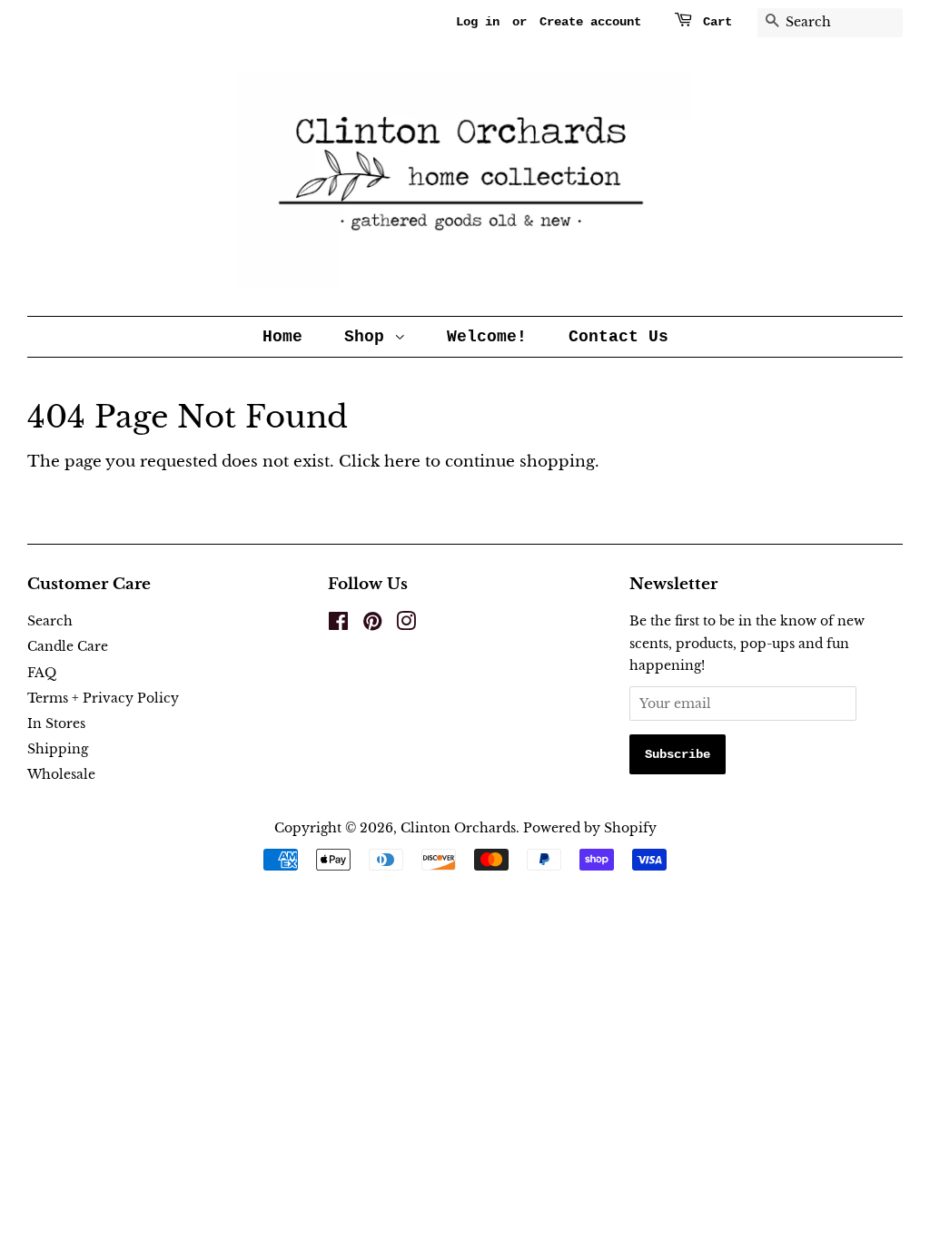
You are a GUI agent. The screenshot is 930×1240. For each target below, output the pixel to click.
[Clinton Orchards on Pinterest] (372, 624)
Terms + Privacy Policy (103, 698)
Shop (369, 337)
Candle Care (67, 646)
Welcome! (487, 337)
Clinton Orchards (458, 828)
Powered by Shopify (590, 828)
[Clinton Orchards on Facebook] (338, 624)
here (402, 461)
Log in (478, 22)
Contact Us (618, 337)
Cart (717, 22)
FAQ (41, 672)
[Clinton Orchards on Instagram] (406, 624)
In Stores (56, 723)
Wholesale (61, 774)
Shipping (57, 749)
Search (50, 621)
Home (282, 337)
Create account (590, 22)
